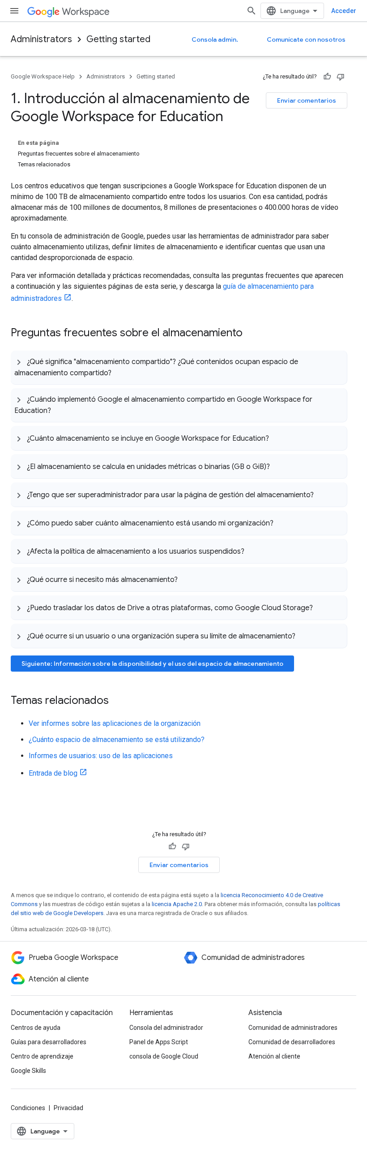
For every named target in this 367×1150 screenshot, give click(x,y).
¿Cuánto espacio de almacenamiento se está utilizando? (117, 739)
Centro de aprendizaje (42, 1056)
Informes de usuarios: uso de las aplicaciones (101, 755)
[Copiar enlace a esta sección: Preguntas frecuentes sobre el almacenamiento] (251, 333)
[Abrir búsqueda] (251, 10)
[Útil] (327, 76)
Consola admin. (215, 39)
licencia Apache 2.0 (177, 904)
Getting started (118, 39)
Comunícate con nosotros (306, 39)
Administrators (41, 39)
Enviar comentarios (306, 100)
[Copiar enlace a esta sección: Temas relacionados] (118, 701)
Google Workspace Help (43, 76)
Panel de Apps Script (158, 1042)
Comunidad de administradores (292, 1027)
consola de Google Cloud (163, 1056)
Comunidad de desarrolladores (291, 1042)
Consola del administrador (166, 1027)
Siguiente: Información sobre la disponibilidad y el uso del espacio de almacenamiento (152, 664)
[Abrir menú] (14, 11)
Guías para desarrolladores (48, 1042)
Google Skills (28, 1070)
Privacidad (68, 1107)
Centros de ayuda (35, 1027)
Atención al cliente (274, 1056)
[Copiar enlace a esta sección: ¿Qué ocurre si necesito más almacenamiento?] (187, 579)
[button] (178, 367)
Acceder (343, 10)
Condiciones (28, 1107)
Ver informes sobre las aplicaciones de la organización (115, 723)
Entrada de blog (53, 773)
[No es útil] (340, 76)
